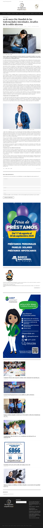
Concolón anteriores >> (37, 287)
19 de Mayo (16, 26)
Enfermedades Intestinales (35, 26)
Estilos (36, 13)
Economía (9, 13)
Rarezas (27, 525)
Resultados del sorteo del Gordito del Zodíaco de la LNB (17, 464)
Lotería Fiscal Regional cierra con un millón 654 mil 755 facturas (19, 394)
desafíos (25, 26)
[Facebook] (19, 1)
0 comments (39, 168)
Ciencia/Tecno (27, 13)
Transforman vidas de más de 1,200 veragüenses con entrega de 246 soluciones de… (20, 436)
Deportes (21, 13)
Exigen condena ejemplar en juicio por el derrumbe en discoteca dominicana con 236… (22, 415)
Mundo (17, 13)
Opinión (32, 13)
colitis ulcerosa (21, 26)
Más (39, 13)
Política (4, 13)
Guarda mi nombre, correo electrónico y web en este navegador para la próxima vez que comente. (21, 194)
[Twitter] (21, 1)
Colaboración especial (6, 26)
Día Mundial (29, 26)
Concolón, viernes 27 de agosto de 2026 (9, 284)
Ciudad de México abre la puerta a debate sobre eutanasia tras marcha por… (22, 377)
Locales (13, 13)
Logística (30, 525)
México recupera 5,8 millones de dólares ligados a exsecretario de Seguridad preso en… (22, 485)
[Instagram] (22, 1)
